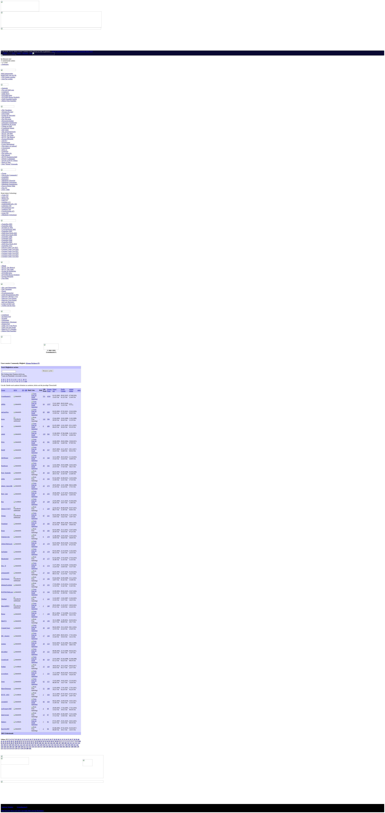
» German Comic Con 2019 (9, 253)
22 (42, 739)
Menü (5, 53)
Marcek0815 (5, 606)
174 (48, 566)
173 (7, 748)
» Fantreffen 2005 (6, 231)
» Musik (3, 266)
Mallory (3, 722)
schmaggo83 (5, 573)
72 (64, 741)
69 (44, 412)
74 (68, 741)
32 (62, 739)
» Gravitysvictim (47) (7, 211)
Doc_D (3, 566)
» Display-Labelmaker (8, 159)
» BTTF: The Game (7, 135)
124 (27, 745)
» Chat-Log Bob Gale (8, 304)
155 (48, 585)
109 (65, 743)
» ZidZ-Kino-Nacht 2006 (9, 235)
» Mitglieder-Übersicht (8, 180)
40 (78, 739)
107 (60, 743)
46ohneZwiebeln (6, 585)
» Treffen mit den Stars (8, 305)
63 (46, 741)
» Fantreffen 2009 (6, 242)
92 (23, 743)
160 (50, 746)
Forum (19, 53)
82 (3, 743)
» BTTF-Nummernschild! (9, 157)
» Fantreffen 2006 (6, 237)
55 (29, 741)
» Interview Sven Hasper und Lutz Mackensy (9, 301)
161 (52, 746)
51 (44, 688)
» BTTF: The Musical (8, 137)
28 (54, 739)
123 (48, 644)
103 (48, 695)
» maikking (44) (6, 209)
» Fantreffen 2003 (6, 224)
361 (48, 442)
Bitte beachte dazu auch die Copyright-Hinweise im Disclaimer (22, 811)
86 (44, 450)
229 (48, 509)
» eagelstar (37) (6, 202)
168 (72, 746)
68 (56, 741)
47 (13, 741)
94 (48, 729)
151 (24, 746)
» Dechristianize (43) (7, 207)
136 (48, 621)
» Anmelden (5, 177)
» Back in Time (6, 162)
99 (48, 709)
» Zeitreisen (4, 151)
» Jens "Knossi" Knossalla (9, 164)
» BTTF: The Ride (7, 133)
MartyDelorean (6, 688)
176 (16, 748)
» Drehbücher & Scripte (8, 124)
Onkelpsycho (5, 537)
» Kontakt (4, 318)
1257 (48, 404)
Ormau (3, 516)
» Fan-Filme (5, 278)
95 (48, 722)
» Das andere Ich (6, 153)
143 (48, 599)
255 (48, 494)
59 (37, 741)
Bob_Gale (4, 494)
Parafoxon (4, 466)
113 (76, 743)
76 (72, 741)
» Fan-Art (4, 188)
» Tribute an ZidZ (6, 126)
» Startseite (4, 88)
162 (55, 746)
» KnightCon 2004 (7, 228)
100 (40, 743)
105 (54, 743)
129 (48, 628)
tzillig (3, 479)
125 (29, 745)
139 (69, 745)
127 (35, 745)
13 (44, 579)
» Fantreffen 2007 (6, 238)
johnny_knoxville (6, 486)
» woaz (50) (4, 213)
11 (43, 566)
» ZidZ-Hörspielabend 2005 (10, 295)
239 (48, 502)
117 (7, 745)
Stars (31, 53)
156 (48, 579)
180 (27, 748)
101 (43, 743)
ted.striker (4, 652)
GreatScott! (4, 660)
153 (30, 746)
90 (44, 660)
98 (35, 743)
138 (48, 614)
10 (44, 524)
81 (1, 743)
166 (66, 746)
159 (47, 746)
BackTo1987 (5, 729)
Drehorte (25, 53)
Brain (3, 531)
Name (3, 390)
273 (48, 486)
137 (63, 745)
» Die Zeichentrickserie (8, 132)
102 (46, 743)
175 (13, 748)
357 (48, 450)
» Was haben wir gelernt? (9, 146)
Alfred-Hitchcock (6, 544)
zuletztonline (71, 390)
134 (55, 745)
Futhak (3, 667)
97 (44, 516)
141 (44, 419)
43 (5, 741)
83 (5, 743)
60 (40, 741)
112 (73, 743)
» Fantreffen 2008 (6, 240)
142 (77, 745)
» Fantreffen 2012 (6, 246)
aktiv (79, 390)
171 (2, 748)
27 (44, 573)
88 (15, 743)
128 (38, 745)
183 (48, 524)
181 (30, 748)
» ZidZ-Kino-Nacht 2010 (9, 244)
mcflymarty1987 (6, 709)
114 (79, 743)
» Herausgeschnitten (7, 121)
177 (48, 559)
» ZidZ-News (5, 93)
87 (13, 743)
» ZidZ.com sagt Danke (8, 327)
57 (33, 741)
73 (66, 741)
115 (48, 681)
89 (17, 743)
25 (48, 739)
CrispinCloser (5, 628)
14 (26, 739)
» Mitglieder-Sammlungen (9, 184)
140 (48, 606)
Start (13, 53)
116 (48, 674)
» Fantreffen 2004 (6, 226)
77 (74, 741)
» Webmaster (5, 320)
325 (48, 473)
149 (19, 746)
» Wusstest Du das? (7, 112)
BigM (3, 450)
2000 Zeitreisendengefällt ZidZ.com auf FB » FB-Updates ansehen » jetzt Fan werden (8, 76)
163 (48, 573)
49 (17, 741)
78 (76, 741)
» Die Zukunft (5, 155)
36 (70, 739)
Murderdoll (4, 559)
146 (10, 746)
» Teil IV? (4, 141)
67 (54, 741)
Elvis (2, 442)
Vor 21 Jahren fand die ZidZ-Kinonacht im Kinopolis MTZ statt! (72, 51)
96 (31, 743)
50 (19, 741)
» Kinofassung (5, 142)
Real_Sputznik (6, 473)
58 (35, 741)
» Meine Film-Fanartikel (8, 101)
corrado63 (4, 702)
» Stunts (3, 291)
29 (56, 739)
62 (44, 681)
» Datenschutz (5, 324)
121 (48, 652)
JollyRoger (4, 458)
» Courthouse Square (7, 128)
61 (42, 741)
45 (9, 741)
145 (7, 746)
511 (44, 396)
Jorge (3, 681)
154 (33, 746)
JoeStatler (4, 552)
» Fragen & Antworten (8, 115)
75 (70, 741)
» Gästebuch (5, 92)
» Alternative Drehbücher (9, 123)
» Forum (3, 173)
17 (44, 636)
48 (15, 741)
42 (3, 741)
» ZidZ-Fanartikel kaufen (9, 99)
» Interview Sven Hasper (9, 298)
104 (51, 743)
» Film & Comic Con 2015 (9, 247)
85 (9, 743)
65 (50, 741)
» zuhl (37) (4, 200)
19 (44, 502)
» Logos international (7, 144)
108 (48, 688)
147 (13, 746)
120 (15, 745)
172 (5, 748)
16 (44, 494)
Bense (3, 614)
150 (21, 746)
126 (48, 636)
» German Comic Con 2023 (9, 255)
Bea (2, 502)
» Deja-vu (4, 150)
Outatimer (4, 524)
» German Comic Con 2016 (9, 249)
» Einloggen (5, 64)
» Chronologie (5, 148)
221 (48, 516)
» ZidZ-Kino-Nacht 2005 (9, 233)
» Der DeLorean (6, 119)
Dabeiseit (54, 390)
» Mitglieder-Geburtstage (9, 182)
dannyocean (5, 715)
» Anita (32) (4, 195)
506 (48, 419)
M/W (15, 390)
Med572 (4, 621)
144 (48, 592)
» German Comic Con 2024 (9, 256)
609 (48, 412)
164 (61, 746)
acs (2, 426)
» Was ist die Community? (9, 175)
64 (44, 404)
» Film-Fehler (5, 114)
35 (44, 552)
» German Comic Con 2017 (9, 251)
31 (60, 739)
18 (44, 644)
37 (72, 739)
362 (48, 434)
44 (7, 741)
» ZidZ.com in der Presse (9, 326)
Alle (25, 381)
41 (44, 442)
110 (68, 743)
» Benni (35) (5, 198)
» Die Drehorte (5, 117)
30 (44, 466)
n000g (3, 404)
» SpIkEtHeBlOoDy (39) (9, 204)
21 (44, 479)
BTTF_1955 (5, 695)
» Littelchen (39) (6, 206)
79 (78, 741)
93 (44, 531)
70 (60, 741)
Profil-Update (63, 390)
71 (62, 741)
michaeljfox (5, 412)
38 (74, 739)
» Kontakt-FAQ (6, 316)
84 (7, 743)
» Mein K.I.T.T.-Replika (8, 329)
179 (48, 537)
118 (48, 667)
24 (44, 486)
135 (57, 745)
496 (48, 426)
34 (66, 739)
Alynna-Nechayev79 (32, 363)
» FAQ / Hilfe (5, 189)
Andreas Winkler (7, 807)
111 (71, 743)
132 (49, 745)
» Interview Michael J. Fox (9, 296)
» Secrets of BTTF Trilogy (9, 160)
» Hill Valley (5, 130)
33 (64, 739)
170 (78, 746)
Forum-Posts (49, 390)
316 (48, 479)
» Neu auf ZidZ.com (7, 90)
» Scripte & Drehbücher (8, 271)
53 (25, 741)
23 (44, 739)
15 (44, 458)
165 (64, 746)
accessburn (4, 674)
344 (48, 458)
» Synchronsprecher (7, 293)
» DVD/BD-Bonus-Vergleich (10, 97)
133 (52, 745)
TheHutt (4, 599)
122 (21, 745)
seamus (3, 644)
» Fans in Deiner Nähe (8, 186)
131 (46, 745)
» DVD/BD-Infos (6, 95)
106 (57, 743)
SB (23, 390)
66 (44, 702)
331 (48, 466)
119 (44, 434)
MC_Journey (5, 636)
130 (43, 745)
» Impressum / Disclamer (9, 322)
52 (23, 741)
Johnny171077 (6, 509)
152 (27, 746)
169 (75, 746)
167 (69, 746)
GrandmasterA (6, 396)
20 (38, 739)
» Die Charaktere (6, 110)
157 (41, 746)
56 (31, 741)
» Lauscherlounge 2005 (8, 229)
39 (44, 628)
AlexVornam (5, 579)
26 (50, 739)
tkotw (3, 419)
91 (21, 743)
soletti (3, 434)
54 (27, 741)
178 (48, 552)
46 (11, 741)
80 (80, 741)
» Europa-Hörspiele (7, 139)
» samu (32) (4, 197)
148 (16, 746)
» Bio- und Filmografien (8, 287)
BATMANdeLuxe (7, 592)
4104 (48, 396)
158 (44, 746)
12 (22, 739)
